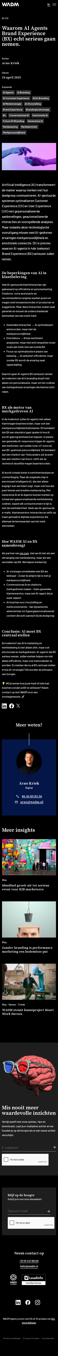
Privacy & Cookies (31, 1338)
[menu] (54, 4)
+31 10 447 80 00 (29, 1260)
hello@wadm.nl (29, 1266)
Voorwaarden (48, 1338)
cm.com (24, 553)
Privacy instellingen (12, 1338)
